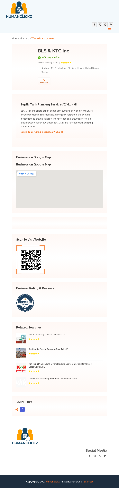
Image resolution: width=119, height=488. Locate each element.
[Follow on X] (100, 24)
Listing (25, 38)
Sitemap (88, 481)
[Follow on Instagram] (105, 24)
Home (15, 38)
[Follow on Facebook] (94, 24)
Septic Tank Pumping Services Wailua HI (42, 132)
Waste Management (43, 38)
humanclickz (53, 481)
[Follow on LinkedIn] (111, 24)
